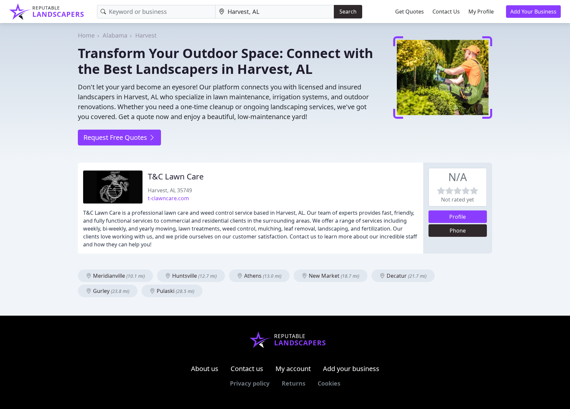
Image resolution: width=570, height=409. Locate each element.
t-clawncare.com (168, 198)
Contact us (247, 368)
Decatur (406, 275)
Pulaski (174, 291)
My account (293, 368)
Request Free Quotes (116, 137)
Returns (293, 383)
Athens (262, 275)
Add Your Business (533, 11)
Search (348, 11)
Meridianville (118, 275)
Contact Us (446, 11)
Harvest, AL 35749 (170, 190)
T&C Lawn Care (176, 176)
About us (204, 368)
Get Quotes (409, 11)
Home (86, 35)
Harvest (146, 35)
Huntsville (194, 275)
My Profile (481, 11)
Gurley (110, 291)
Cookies (329, 383)
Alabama (115, 35)
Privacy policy (249, 383)
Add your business (351, 368)
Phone (458, 230)
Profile (457, 216)
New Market (333, 275)
